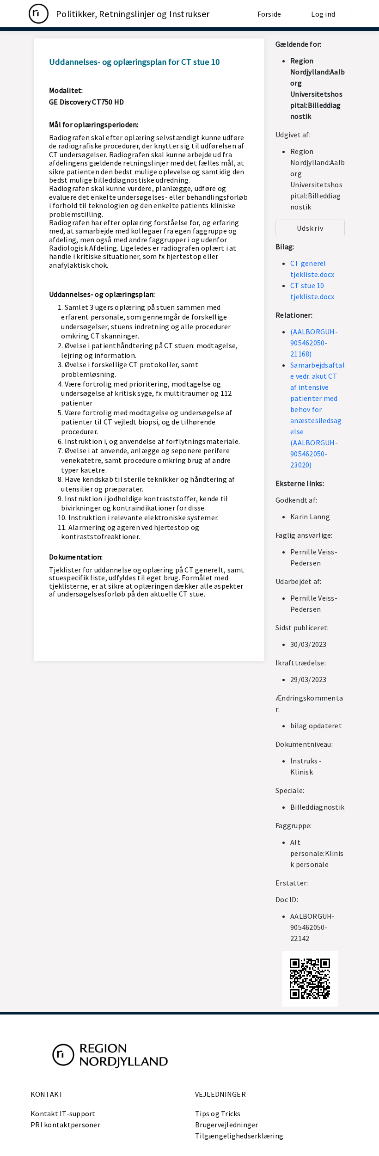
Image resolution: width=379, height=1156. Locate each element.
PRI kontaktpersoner (65, 1124)
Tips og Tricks (218, 1113)
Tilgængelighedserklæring (239, 1135)
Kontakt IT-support (63, 1113)
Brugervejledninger (226, 1124)
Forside (269, 13)
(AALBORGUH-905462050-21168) (314, 342)
